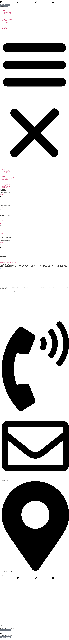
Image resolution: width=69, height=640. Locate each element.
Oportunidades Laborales (8, 14)
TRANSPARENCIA (7, 21)
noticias (1, 258)
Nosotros (3, 10)
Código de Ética (7, 26)
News (1, 262)
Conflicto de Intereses (8, 24)
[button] (4, 6)
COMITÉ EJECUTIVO (7, 13)
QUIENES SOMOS (7, 11)
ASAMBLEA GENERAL (8, 12)
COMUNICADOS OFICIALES (9, 18)
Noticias (3, 17)
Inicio (3, 9)
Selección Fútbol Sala (9, 262)
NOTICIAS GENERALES (8, 19)
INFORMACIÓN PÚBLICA (6, 27)
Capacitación (4, 28)
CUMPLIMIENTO (5, 20)
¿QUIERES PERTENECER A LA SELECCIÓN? (8, 250)
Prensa (3, 262)
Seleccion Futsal (16, 262)
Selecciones (4, 15)
